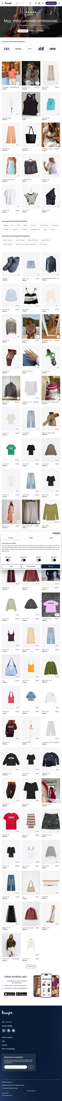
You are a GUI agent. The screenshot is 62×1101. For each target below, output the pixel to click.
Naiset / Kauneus (7, 240)
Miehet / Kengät (7, 244)
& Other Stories (44, 225)
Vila (12, 225)
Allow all (50, 566)
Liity (31, 1067)
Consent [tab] (10, 537)
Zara (56, 87)
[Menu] (39, 3)
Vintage (53, 229)
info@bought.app (19, 1085)
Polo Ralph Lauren (35, 229)
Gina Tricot (15, 958)
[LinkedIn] (9, 1031)
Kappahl (5, 225)
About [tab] (51, 537)
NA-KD (36, 87)
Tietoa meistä (7, 1037)
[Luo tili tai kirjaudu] (42, 3)
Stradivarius (55, 225)
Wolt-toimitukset (8, 1049)
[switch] (23, 560)
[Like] (38, 114)
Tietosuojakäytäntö (7, 1095)
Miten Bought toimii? (37, 31)
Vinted (56, 340)
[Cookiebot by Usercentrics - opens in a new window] (53, 533)
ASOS (18, 225)
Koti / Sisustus (43, 244)
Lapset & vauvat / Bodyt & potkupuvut (26, 244)
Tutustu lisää (31, 966)
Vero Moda (24, 229)
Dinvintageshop (14, 87)
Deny (11, 566)
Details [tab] (31, 537)
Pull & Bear (33, 225)
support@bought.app (10, 1088)
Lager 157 (15, 229)
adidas (25, 225)
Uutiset (4, 1045)
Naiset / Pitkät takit (33, 240)
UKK (3, 1041)
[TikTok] (13, 1031)
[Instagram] (4, 1031)
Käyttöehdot (5, 1093)
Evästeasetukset (31, 1090)
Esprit (45, 229)
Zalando (36, 402)
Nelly (17, 526)
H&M (17, 210)
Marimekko (6, 229)
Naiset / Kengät (20, 240)
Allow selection (31, 566)
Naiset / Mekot (45, 240)
